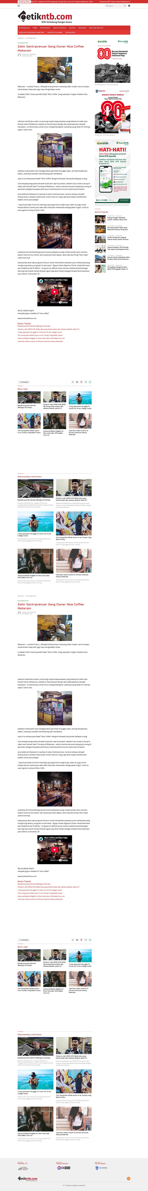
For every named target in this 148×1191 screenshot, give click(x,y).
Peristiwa (72, 28)
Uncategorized (23, 43)
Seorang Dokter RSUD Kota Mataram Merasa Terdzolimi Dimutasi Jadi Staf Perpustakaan (117, 229)
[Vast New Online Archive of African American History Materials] (80, 421)
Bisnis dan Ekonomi (96, 28)
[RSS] (128, 1179)
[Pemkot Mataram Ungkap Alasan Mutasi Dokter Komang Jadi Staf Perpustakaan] (100, 239)
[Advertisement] (55, 361)
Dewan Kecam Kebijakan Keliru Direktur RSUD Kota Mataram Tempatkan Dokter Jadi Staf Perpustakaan (118, 258)
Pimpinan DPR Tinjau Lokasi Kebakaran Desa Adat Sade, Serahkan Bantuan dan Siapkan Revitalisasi (84, 2)
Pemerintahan (45, 28)
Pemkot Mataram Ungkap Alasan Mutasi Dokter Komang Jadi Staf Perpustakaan (118, 238)
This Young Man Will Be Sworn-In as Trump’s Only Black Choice (40, 335)
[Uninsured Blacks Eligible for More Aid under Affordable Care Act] (54, 421)
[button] (125, 5)
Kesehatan (82, 28)
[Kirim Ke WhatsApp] (90, 382)
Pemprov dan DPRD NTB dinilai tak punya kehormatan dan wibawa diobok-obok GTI (48, 329)
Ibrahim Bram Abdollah (29, 54)
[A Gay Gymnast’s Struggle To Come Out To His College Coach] (80, 397)
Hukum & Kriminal (59, 28)
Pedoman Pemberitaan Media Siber (32, 32)
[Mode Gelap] (129, 6)
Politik (35, 28)
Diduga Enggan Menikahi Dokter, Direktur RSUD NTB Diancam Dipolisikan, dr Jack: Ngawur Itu (118, 219)
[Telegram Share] (85, 382)
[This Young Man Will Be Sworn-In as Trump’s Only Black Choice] (29, 421)
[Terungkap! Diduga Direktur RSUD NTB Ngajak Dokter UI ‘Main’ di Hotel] (100, 269)
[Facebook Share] (72, 382)
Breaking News (24, 28)
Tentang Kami (70, 32)
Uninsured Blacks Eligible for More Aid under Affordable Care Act (41, 338)
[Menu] (19, 6)
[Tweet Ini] (77, 382)
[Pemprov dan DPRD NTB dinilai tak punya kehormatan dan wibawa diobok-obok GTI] (54, 396)
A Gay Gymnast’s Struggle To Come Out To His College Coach (40, 332)
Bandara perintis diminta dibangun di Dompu (34, 326)
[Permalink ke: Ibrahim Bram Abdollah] (19, 55)
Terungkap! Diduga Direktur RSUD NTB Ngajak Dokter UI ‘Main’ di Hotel (117, 268)
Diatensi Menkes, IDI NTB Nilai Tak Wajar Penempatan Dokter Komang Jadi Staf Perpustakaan (118, 248)
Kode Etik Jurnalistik (55, 32)
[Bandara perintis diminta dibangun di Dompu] (29, 397)
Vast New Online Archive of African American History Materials (40, 341)
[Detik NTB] (45, 17)
